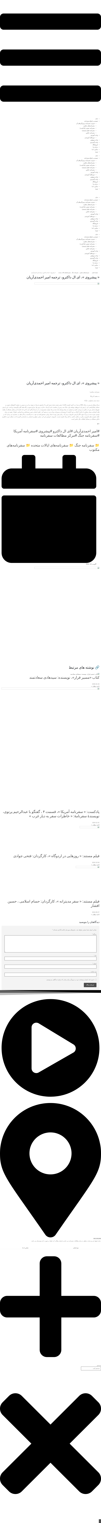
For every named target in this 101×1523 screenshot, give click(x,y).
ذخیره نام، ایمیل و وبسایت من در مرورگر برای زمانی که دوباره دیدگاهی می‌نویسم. (70, 979)
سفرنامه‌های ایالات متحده (49, 445)
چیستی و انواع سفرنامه (91, 121)
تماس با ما (95, 149)
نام (95, 955)
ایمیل (94, 963)
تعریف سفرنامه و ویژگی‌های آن (85, 123)
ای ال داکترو (62, 431)
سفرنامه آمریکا (25, 431)
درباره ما (95, 147)
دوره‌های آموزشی (90, 137)
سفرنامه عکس (90, 133)
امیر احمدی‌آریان (85, 431)
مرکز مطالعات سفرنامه (57, 435)
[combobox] (91, 1368)
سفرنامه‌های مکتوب (89, 126)
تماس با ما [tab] (25, 1248)
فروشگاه (95, 144)
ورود (96, 152)
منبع (98, 423)
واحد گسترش (94, 142)
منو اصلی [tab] (76, 1248)
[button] (100, 1245)
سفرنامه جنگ (87, 435)
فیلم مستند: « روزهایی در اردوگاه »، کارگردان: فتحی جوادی (56, 856)
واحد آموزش (94, 135)
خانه (96, 118)
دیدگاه (94, 934)
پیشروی (44, 431)
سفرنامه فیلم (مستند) (88, 130)
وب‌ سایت (93, 971)
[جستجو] (100, 1521)
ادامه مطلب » (95, 686)
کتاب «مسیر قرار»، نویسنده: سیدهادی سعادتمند (64, 677)
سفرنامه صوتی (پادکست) (87, 128)
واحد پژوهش (94, 140)
